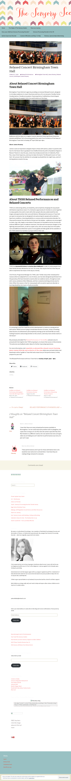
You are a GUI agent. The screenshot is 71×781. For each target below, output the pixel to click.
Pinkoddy (13, 453)
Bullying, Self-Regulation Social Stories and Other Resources (26, 510)
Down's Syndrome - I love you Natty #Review (22, 520)
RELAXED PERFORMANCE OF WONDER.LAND (46, 407)
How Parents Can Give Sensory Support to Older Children (26, 639)
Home (3, 28)
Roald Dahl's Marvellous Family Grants (20, 688)
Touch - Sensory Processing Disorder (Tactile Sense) (24, 504)
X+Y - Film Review (15, 499)
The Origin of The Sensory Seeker (18, 28)
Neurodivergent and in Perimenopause (21, 634)
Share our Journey (36, 28)
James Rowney (52, 74)
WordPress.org (7, 767)
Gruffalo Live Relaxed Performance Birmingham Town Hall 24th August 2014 (16, 392)
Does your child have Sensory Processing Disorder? (15, 32)
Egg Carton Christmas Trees (18, 507)
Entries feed (6, 762)
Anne (10, 431)
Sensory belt (14, 684)
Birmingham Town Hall (42, 74)
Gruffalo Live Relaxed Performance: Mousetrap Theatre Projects (50, 392)
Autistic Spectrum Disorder (9, 36)
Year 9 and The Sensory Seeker (19, 637)
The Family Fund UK (16, 682)
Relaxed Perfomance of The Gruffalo (37, 340)
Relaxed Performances (27, 74)
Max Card (13, 690)
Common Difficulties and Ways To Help (30, 36)
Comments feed (7, 764)
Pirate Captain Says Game (17, 496)
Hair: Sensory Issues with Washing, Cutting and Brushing (25, 515)
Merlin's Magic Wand (16, 686)
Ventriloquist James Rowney (21, 76)
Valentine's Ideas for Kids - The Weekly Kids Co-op (24, 518)
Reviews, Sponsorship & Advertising (54, 36)
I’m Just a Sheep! (16, 407)
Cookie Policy (31, 778)
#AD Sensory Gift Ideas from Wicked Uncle (22, 645)
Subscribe (16, 620)
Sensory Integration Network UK (19, 680)
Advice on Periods (16, 502)
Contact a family (15, 679)
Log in (4, 759)
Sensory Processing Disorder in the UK (43, 32)
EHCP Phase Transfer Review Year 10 (20, 642)
